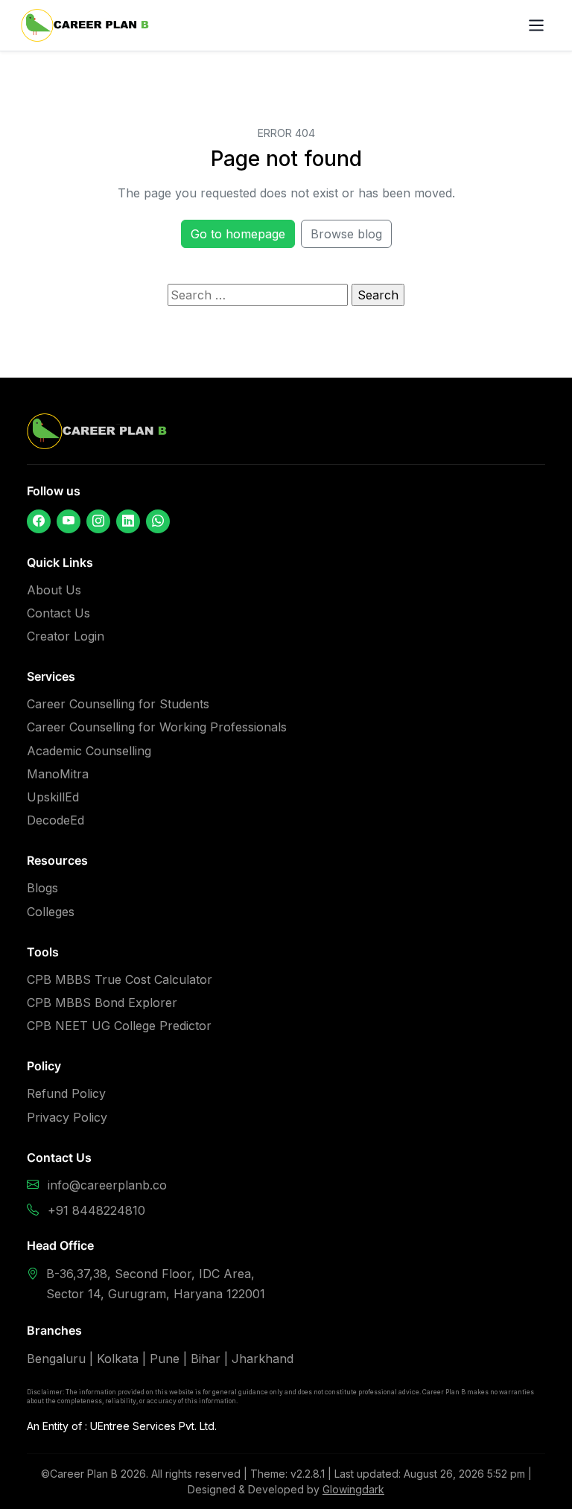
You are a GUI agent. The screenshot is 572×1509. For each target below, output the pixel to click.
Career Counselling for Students (118, 703)
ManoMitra (58, 773)
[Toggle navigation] (536, 25)
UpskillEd (53, 797)
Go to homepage (238, 233)
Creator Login (65, 636)
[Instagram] (98, 521)
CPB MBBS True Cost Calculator (119, 979)
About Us (54, 589)
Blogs (42, 887)
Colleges (50, 911)
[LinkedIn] (128, 521)
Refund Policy (66, 1093)
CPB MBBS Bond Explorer (102, 1002)
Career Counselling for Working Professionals (157, 726)
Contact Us (58, 613)
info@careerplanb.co (107, 1185)
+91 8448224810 (96, 1210)
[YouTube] (68, 521)
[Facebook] (39, 521)
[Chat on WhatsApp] (158, 521)
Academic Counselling (89, 750)
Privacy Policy (67, 1117)
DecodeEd (55, 820)
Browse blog (346, 233)
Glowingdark (353, 1489)
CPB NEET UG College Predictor (119, 1025)
